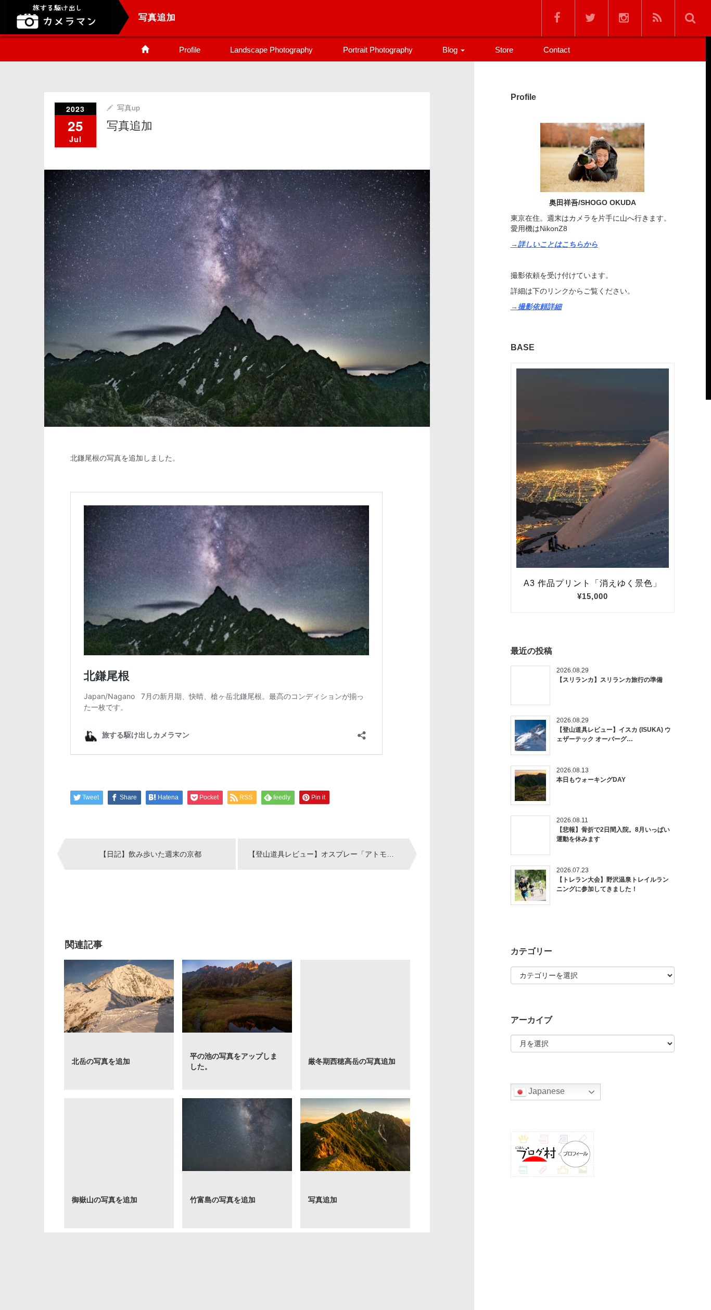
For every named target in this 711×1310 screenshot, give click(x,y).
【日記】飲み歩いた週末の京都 (150, 854)
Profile (189, 49)
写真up (128, 108)
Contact (556, 49)
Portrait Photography (378, 49)
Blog (451, 49)
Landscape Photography (271, 49)
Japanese (545, 1091)
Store (504, 49)
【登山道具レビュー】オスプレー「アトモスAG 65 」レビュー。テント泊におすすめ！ (328, 854)
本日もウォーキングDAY (591, 779)
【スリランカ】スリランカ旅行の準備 (609, 679)
